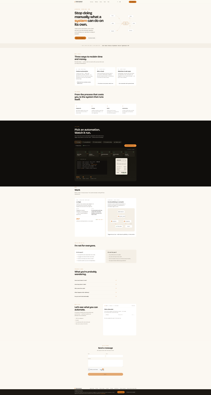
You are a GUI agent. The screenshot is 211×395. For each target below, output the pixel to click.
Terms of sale (101, 388)
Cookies (107, 388)
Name (89, 353)
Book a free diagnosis (80, 38)
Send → (105, 374)
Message (89, 358)
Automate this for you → (130, 145)
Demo (101, 1)
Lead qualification (87, 142)
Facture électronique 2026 (131, 388)
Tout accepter (121, 392)
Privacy (96, 388)
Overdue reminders (97, 142)
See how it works (91, 38)
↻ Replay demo (78, 145)
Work (105, 1)
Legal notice (92, 388)
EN (120, 1)
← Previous (107, 314)
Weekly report (118, 142)
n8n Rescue (116, 388)
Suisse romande (123, 388)
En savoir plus (103, 393)
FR (117, 1)
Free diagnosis (132, 1)
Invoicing (78, 142)
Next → (133, 314)
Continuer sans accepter (130, 392)
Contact (111, 388)
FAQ (108, 1)
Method (96, 1)
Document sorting (108, 142)
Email (107, 353)
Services (91, 1)
